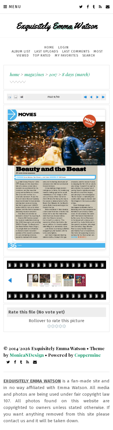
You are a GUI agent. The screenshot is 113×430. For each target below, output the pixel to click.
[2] (53, 326)
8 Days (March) (76, 74)
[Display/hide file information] (16, 97)
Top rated (42, 55)
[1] (49, 326)
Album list (21, 51)
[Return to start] (85, 97)
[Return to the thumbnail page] (10, 97)
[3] (57, 326)
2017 (53, 74)
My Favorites (66, 55)
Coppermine (87, 355)
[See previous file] (91, 97)
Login (63, 47)
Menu (15, 6)
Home (49, 47)
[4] (60, 326)
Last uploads (46, 51)
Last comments (76, 51)
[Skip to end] (103, 97)
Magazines (34, 74)
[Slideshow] (22, 97)
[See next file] (97, 97)
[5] (64, 326)
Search (88, 55)
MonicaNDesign (27, 355)
